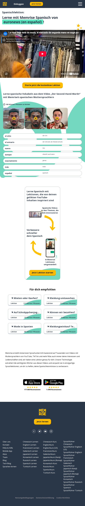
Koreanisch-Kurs (50, 463)
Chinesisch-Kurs (50, 441)
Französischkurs (50, 451)
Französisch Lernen (31, 448)
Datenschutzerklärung (45, 498)
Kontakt (6, 445)
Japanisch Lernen (30, 454)
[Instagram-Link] (51, 431)
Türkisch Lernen (30, 466)
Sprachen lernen (9, 466)
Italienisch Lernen (30, 451)
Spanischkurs (48, 469)
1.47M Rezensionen (53, 390)
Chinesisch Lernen (30, 441)
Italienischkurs (49, 454)
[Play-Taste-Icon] (14, 118)
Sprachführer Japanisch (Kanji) (70, 467)
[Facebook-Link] (34, 431)
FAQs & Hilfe (8, 448)
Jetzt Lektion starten (42, 272)
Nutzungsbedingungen (24, 498)
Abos (5, 454)
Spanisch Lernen (30, 463)
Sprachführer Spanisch (69, 486)
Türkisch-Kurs (49, 473)
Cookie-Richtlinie (63, 498)
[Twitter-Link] (39, 431)
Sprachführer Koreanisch (69, 477)
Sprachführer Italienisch (69, 461)
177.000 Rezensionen (32, 390)
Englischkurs (48, 445)
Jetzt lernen (36, 4)
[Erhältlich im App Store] (32, 382)
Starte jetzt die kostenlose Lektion (42, 85)
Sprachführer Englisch (72, 452)
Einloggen (19, 4)
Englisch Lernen (29, 445)
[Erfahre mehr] (80, 4)
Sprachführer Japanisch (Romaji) (71, 472)
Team (5, 457)
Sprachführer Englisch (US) (72, 448)
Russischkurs (48, 466)
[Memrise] (5, 4)
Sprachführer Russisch (72, 482)
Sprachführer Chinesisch (69, 442)
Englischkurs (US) (50, 448)
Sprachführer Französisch (69, 456)
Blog (5, 460)
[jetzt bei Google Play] (53, 382)
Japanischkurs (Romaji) (52, 460)
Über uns (6, 441)
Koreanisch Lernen (31, 457)
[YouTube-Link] (45, 431)
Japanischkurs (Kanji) (52, 457)
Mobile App (7, 451)
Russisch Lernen (30, 460)
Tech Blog (7, 463)
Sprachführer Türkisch (72, 490)
